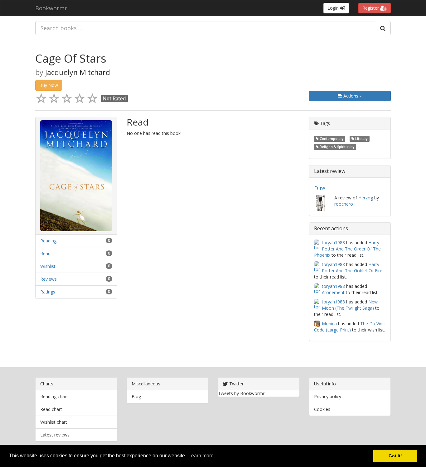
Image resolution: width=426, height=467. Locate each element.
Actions (351, 96)
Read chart (51, 409)
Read (45, 253)
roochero (343, 204)
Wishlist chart (53, 422)
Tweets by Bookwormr (241, 393)
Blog (136, 396)
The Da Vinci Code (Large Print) (349, 327)
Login (333, 8)
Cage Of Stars (70, 58)
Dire (319, 188)
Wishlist (48, 266)
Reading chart (54, 396)
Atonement (333, 292)
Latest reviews (55, 435)
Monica (329, 323)
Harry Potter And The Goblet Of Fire (352, 267)
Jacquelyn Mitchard (77, 72)
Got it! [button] (395, 455)
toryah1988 (333, 242)
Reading (48, 241)
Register (371, 8)
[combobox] (205, 28)
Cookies (322, 409)
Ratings (47, 292)
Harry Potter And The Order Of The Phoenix (347, 249)
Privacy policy (327, 396)
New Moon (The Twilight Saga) (350, 305)
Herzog (365, 198)
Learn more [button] (201, 455)
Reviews (48, 279)
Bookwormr (51, 8)
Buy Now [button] (48, 85)
